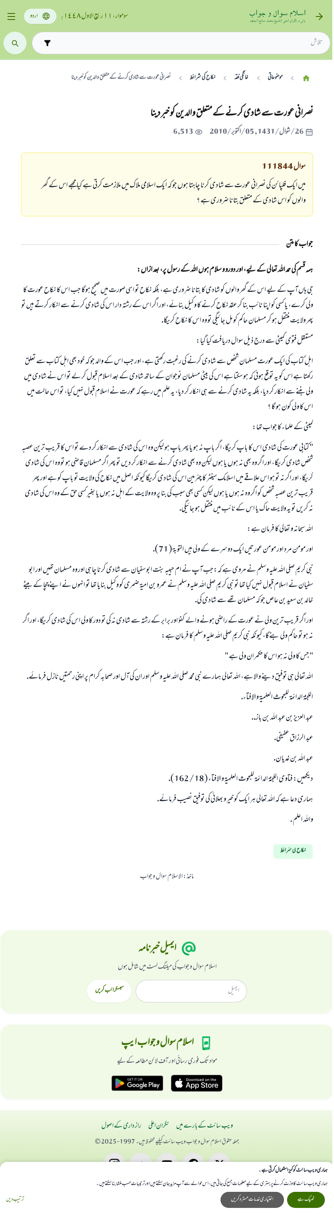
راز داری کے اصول (121, 1126)
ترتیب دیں (15, 1199)
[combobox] (189, 43)
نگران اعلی (158, 1126)
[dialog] (167, 1188)
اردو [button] (34, 16)
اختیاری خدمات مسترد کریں (252, 1199)
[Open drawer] (11, 16)
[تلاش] (15, 43)
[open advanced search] (47, 42)
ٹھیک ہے (305, 1199)
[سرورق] (306, 78)
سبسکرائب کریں (109, 990)
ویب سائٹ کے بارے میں (204, 1126)
